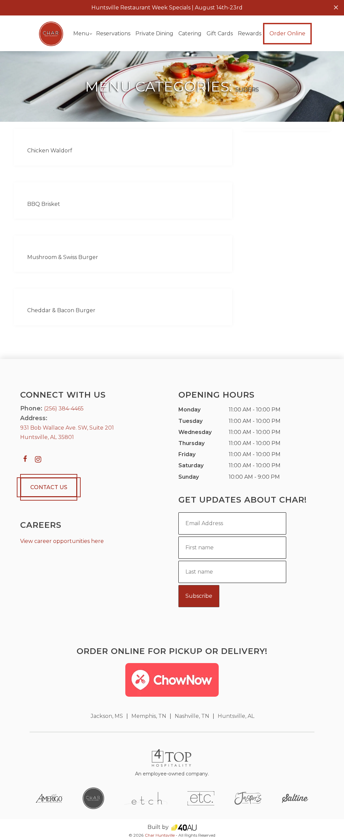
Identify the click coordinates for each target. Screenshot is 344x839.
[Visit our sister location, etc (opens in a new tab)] (200, 798)
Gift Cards (220, 33)
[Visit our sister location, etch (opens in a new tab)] (145, 798)
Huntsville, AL (236, 716)
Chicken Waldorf (49, 150)
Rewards (249, 33)
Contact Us (48, 487)
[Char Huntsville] (51, 33)
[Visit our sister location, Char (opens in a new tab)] (93, 798)
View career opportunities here (62, 541)
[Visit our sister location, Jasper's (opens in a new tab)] (247, 798)
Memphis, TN (148, 716)
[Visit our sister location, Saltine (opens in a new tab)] (295, 798)
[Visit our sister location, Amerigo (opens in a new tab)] (49, 798)
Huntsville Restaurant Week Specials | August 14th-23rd (167, 7)
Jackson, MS (107, 716)
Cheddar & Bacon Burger (61, 310)
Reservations (113, 33)
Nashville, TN (192, 716)
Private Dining (154, 33)
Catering (190, 33)
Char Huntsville (160, 835)
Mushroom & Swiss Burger (62, 257)
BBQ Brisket (43, 204)
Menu (81, 33)
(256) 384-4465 (64, 408)
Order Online (287, 33)
